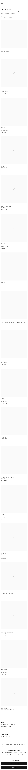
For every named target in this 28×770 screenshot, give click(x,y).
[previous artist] (1, 17)
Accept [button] (14, 767)
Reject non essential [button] (14, 763)
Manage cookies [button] (14, 760)
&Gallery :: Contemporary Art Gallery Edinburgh (21, 3)
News (13, 13)
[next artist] (13, 17)
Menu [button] (2, 3)
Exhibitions (18, 11)
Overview (10, 11)
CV (17, 13)
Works (3, 11)
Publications (5, 13)
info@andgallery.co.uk (6, 726)
